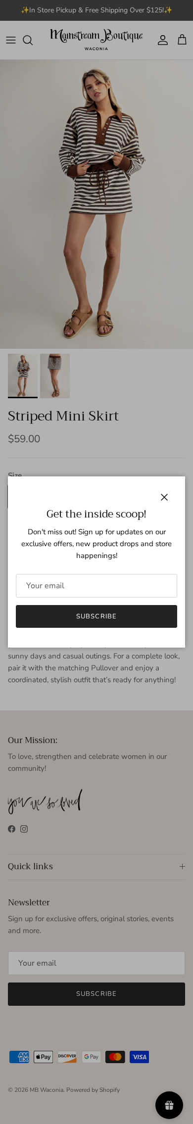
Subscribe (96, 616)
